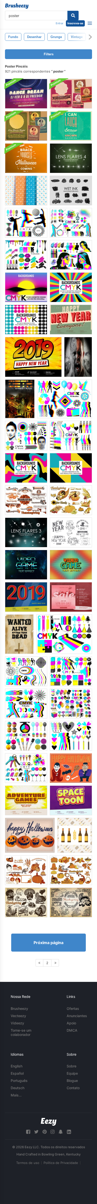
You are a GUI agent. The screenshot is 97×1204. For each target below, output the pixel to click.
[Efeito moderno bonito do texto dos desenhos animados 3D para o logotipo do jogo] (26, 800)
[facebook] (28, 1131)
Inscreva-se (75, 23)
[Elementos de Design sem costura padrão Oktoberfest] (26, 190)
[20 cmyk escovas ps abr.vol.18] (71, 255)
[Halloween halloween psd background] (26, 158)
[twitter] (36, 1131)
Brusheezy (19, 1008)
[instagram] (52, 1131)
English (16, 1066)
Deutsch (17, 1088)
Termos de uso (27, 1163)
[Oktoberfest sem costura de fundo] (74, 835)
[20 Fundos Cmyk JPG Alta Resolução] (26, 287)
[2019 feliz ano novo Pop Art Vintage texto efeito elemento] (26, 597)
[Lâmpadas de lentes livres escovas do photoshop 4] (71, 158)
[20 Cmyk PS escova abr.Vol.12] (71, 671)
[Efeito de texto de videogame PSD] (26, 565)
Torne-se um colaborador (21, 1032)
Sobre (71, 1066)
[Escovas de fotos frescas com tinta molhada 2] (71, 190)
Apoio (71, 1023)
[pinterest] (45, 1131)
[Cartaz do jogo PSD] (20, 398)
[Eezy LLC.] (48, 1122)
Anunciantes (77, 1016)
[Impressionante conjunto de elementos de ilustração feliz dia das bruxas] (71, 768)
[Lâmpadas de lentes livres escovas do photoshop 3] (26, 532)
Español (17, 1073)
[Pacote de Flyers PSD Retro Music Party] (26, 126)
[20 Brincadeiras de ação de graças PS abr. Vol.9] (71, 902)
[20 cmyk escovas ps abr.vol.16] (71, 223)
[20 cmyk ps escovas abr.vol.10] (26, 703)
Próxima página (48, 942)
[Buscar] (73, 15)
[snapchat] (60, 1131)
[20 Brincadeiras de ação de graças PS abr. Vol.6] (26, 870)
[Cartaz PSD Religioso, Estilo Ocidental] (19, 634)
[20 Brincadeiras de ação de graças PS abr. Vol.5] (26, 500)
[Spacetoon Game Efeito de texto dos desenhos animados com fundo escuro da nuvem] (71, 800)
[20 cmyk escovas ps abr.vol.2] (64, 634)
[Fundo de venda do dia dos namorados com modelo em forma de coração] (71, 597)
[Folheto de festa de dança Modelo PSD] (26, 94)
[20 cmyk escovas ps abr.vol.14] (26, 436)
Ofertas (73, 1008)
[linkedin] (69, 1131)
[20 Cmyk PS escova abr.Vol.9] (71, 736)
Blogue (72, 1080)
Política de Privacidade (61, 1163)
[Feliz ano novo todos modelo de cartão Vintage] (71, 319)
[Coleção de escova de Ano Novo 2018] (71, 532)
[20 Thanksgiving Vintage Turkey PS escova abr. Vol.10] (26, 902)
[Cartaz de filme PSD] (78, 357)
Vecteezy (18, 1016)
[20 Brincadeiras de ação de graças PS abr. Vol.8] (71, 500)
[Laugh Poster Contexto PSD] (71, 126)
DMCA (72, 1030)
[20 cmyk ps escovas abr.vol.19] (71, 436)
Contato (73, 1088)
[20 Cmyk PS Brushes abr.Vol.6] (64, 398)
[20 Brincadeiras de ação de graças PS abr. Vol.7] (71, 870)
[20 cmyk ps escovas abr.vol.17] (26, 255)
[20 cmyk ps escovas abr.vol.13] (71, 703)
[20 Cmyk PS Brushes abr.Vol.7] (26, 223)
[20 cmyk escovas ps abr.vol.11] (26, 671)
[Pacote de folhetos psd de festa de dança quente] (71, 94)
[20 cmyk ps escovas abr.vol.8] (26, 736)
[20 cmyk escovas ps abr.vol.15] (26, 768)
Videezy (17, 1023)
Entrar (59, 23)
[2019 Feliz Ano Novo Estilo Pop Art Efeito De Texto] (33, 357)
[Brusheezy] (17, 6)
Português (19, 1080)
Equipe (72, 1073)
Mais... (16, 1095)
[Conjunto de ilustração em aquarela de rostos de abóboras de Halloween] (30, 835)
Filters (48, 54)
